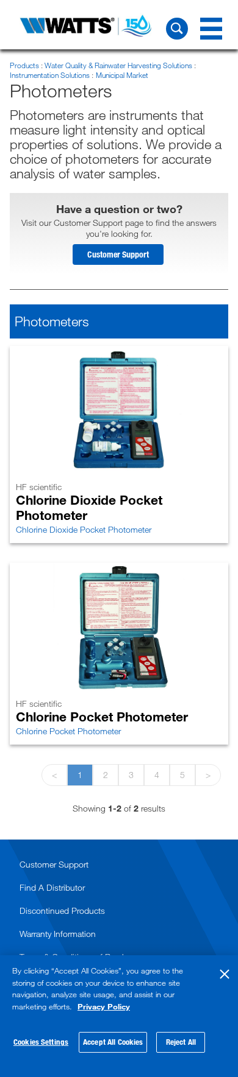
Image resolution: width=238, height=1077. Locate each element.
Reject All (181, 1042)
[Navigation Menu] (211, 29)
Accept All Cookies (113, 1042)
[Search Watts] (177, 29)
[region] (119, 1016)
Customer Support (118, 254)
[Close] (224, 974)
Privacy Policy (104, 1006)
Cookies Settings (40, 1042)
